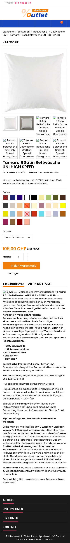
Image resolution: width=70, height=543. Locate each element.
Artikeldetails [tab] (39, 284)
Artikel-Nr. (9, 172)
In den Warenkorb (21, 266)
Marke (33, 172)
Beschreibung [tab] (13, 284)
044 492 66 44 (23, 3)
